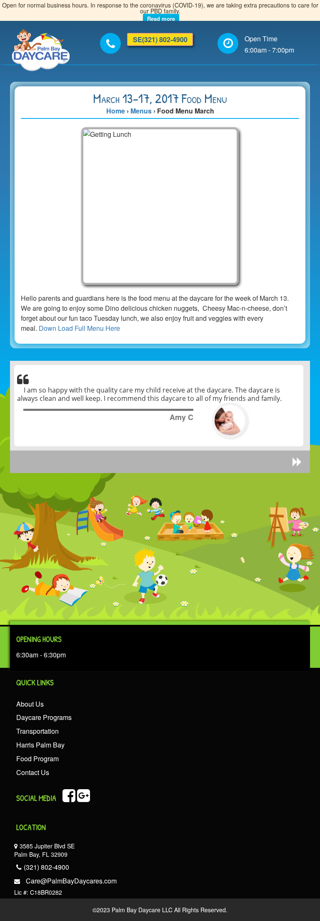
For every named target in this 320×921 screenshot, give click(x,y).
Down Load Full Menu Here (79, 328)
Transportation (37, 731)
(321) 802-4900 (46, 867)
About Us (30, 704)
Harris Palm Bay (40, 745)
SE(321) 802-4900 (160, 39)
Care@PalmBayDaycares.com (71, 881)
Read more (161, 19)
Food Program (37, 758)
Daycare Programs (44, 717)
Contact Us (32, 772)
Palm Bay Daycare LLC (141, 910)
